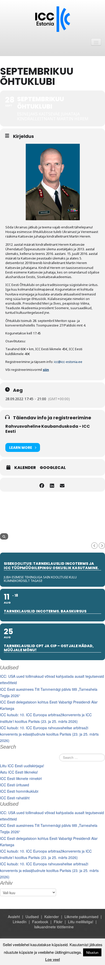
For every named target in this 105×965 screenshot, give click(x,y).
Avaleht (14, 916)
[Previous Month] (94, 545)
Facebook (40, 921)
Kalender (25, 467)
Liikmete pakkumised (81, 916)
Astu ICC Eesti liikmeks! (19, 772)
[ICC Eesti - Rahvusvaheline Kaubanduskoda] (52, 18)
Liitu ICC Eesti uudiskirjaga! (22, 765)
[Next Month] (102, 545)
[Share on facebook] (41, 484)
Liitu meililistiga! (80, 921)
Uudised (32, 916)
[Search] (4, 536)
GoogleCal (53, 467)
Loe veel (52, 959)
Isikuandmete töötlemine (54, 926)
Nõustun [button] (92, 952)
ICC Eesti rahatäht (15, 797)
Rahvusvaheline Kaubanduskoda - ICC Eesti (47, 428)
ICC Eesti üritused (14, 784)
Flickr (58, 921)
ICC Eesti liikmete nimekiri (21, 778)
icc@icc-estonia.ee (68, 361)
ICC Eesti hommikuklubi (19, 791)
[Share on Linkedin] (51, 484)
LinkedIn (20, 921)
